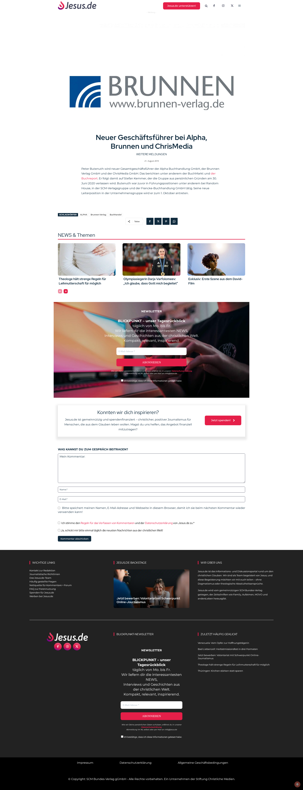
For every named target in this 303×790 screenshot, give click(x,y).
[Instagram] (223, 6)
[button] (206, 6)
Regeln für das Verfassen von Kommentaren (107, 523)
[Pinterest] (166, 221)
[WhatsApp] (174, 221)
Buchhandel (116, 214)
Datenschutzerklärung (159, 523)
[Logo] (67, 637)
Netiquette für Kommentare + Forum (50, 585)
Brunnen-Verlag (98, 214)
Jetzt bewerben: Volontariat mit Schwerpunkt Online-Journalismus (148, 600)
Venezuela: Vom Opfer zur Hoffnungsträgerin (223, 642)
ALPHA (83, 214)
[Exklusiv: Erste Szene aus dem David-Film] (216, 259)
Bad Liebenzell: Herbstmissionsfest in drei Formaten (228, 649)
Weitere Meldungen (151, 154)
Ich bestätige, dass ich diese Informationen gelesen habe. (152, 380)
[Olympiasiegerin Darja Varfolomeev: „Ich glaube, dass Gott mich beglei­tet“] (151, 259)
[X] (232, 6)
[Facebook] (214, 6)
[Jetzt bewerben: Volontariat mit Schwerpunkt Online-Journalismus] (151, 592)
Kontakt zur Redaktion (42, 570)
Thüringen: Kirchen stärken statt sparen (220, 670)
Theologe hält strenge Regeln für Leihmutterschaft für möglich (82, 281)
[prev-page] (60, 291)
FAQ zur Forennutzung (42, 588)
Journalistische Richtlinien (44, 574)
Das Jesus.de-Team (40, 577)
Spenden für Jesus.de (41, 592)
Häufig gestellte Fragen (42, 581)
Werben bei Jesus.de (41, 596)
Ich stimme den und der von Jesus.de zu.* (127, 523)
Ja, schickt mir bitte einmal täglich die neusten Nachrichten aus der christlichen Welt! (111, 530)
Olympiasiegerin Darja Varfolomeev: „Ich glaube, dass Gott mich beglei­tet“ (150, 281)
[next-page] (65, 291)
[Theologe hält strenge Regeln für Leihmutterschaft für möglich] (87, 259)
